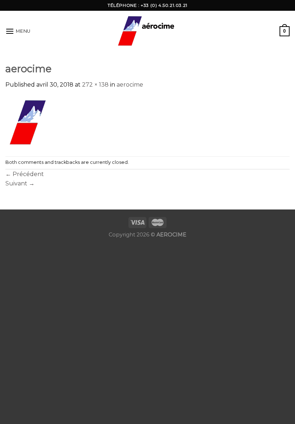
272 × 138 (95, 84)
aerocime (130, 84)
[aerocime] (54, 122)
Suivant (20, 183)
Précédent (24, 174)
